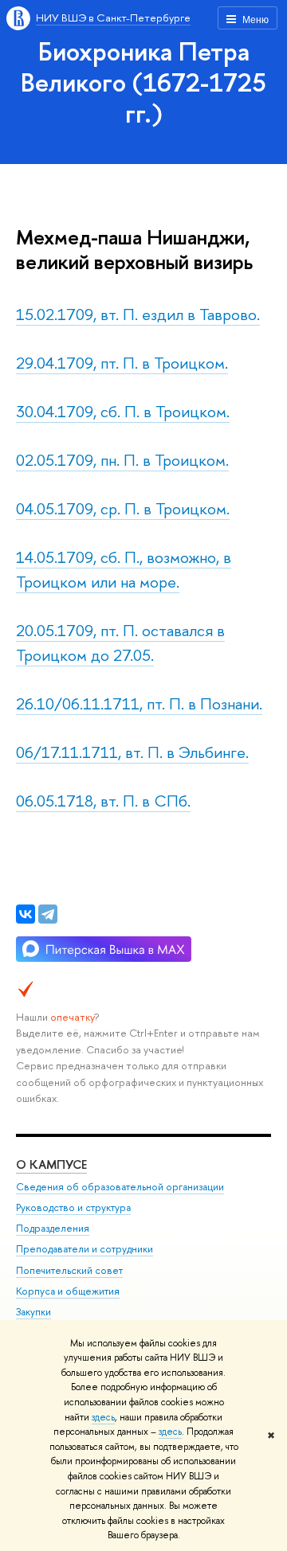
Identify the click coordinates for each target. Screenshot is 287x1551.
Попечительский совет (69, 1270)
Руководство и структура (73, 1207)
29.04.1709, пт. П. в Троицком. (122, 362)
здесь (103, 1417)
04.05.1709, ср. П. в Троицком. (123, 508)
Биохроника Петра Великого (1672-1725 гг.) (143, 82)
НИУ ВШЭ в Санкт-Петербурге (113, 17)
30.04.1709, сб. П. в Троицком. (123, 411)
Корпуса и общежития (68, 1291)
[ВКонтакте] (25, 914)
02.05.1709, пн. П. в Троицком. (122, 460)
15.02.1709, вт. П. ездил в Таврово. (138, 314)
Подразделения (52, 1228)
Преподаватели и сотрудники (84, 1249)
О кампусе (51, 1164)
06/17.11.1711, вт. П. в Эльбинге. (132, 752)
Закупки (33, 1312)
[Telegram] (47, 914)
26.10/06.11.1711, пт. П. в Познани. (139, 703)
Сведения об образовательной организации (120, 1187)
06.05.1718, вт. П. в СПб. (103, 800)
